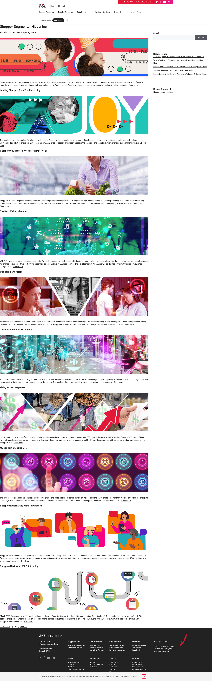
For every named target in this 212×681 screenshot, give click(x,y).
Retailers (71, 667)
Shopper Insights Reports (76, 645)
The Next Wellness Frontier (13, 211)
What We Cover (95, 645)
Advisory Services (102, 12)
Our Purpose (113, 662)
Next (23, 627)
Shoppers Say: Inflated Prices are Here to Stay (23, 150)
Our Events (93, 667)
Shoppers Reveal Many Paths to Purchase (21, 505)
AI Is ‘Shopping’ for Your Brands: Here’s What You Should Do (178, 56)
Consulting (136, 642)
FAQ (110, 671)
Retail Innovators (115, 642)
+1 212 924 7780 (127, 2)
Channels (71, 664)
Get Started (58, 20)
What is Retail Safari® (116, 645)
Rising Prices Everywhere (12, 387)
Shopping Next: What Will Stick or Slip (19, 566)
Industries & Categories (76, 669)
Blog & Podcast (95, 658)
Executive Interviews (97, 648)
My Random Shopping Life (13, 448)
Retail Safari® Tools (116, 648)
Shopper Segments (74, 662)
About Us (140, 12)
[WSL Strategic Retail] (52, 6)
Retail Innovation (84, 12)
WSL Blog (93, 662)
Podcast (123, 12)
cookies (57, 676)
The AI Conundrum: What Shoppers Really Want (173, 70)
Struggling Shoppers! (11, 271)
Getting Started (137, 664)
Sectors (70, 658)
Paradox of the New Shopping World (18, 32)
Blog (116, 12)
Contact (112, 669)
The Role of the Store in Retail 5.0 (17, 329)
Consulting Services (139, 645)
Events (132, 12)
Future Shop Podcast (75, 648)
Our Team (112, 664)
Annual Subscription (139, 669)
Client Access (45, 20)
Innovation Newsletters (117, 650)
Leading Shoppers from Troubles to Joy (20, 90)
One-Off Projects (138, 667)
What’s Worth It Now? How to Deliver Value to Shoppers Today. (180, 67)
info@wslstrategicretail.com (144, 2)
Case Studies (136, 650)
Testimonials (136, 648)
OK (144, 676)
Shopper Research (46, 12)
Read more (133, 85)
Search (156, 33)
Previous (5, 627)
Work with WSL (137, 662)
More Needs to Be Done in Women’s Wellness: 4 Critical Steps (180, 74)
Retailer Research (65, 12)
